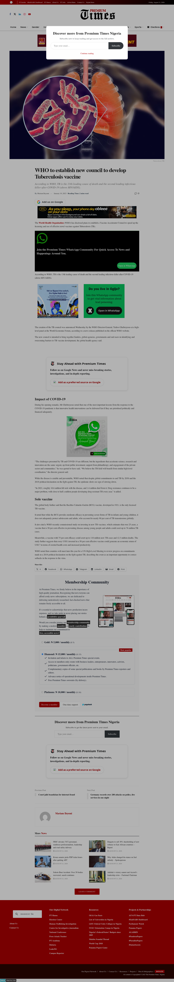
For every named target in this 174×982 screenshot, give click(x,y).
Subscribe (116, 45)
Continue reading (87, 53)
